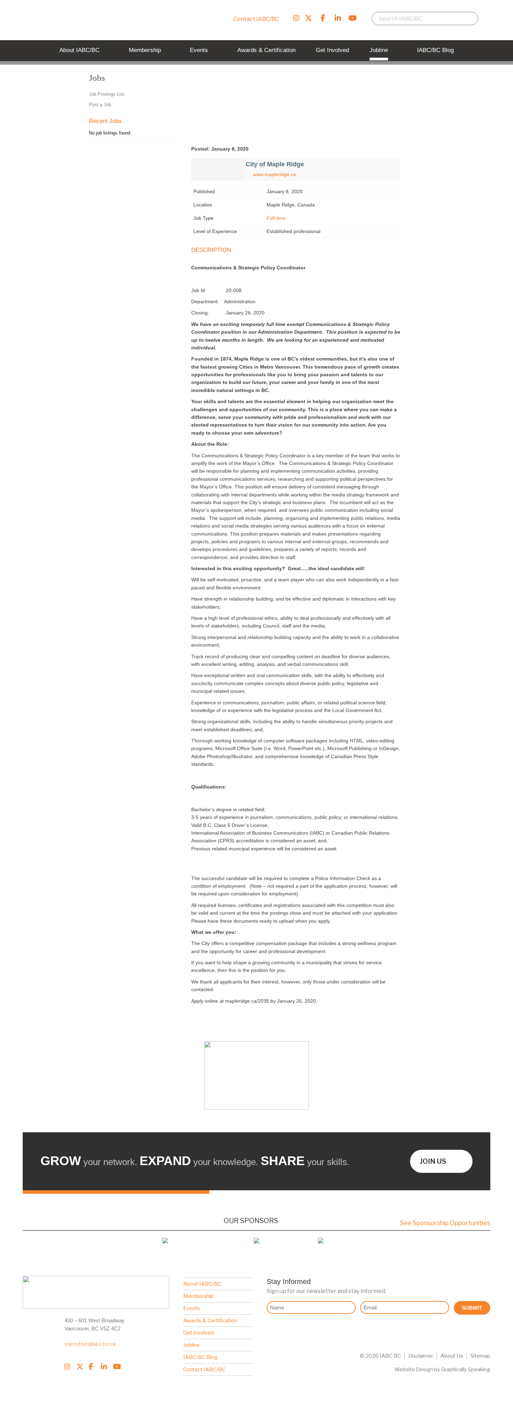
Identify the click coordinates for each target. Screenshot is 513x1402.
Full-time (276, 218)
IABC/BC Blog (200, 1357)
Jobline (191, 1345)
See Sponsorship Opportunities (445, 1223)
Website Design (413, 1369)
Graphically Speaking (465, 1369)
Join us (433, 1161)
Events (191, 1308)
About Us (451, 1356)
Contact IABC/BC (256, 19)
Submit (472, 1308)
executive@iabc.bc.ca (90, 1344)
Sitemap (480, 1356)
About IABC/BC (202, 1284)
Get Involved (198, 1333)
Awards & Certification (210, 1320)
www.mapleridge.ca (274, 174)
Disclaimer (420, 1356)
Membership (198, 1296)
